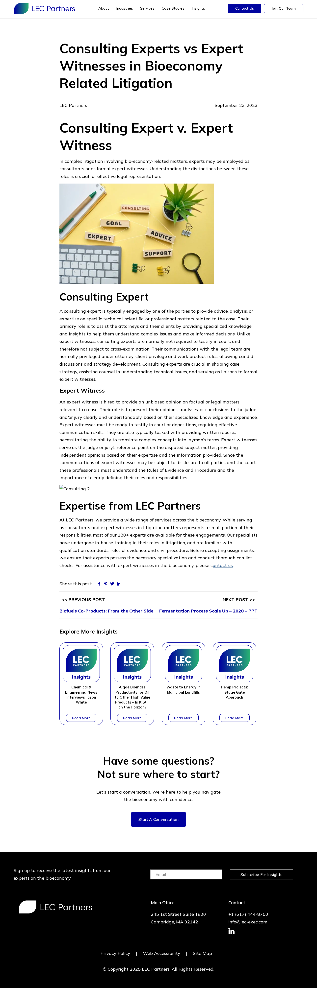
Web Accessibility (161, 953)
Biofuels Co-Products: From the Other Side (106, 611)
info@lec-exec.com (247, 922)
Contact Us (244, 8)
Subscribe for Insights (261, 874)
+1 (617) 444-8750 (248, 914)
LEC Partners (45, 8)
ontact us (223, 565)
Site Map (202, 953)
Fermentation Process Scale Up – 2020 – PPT (208, 611)
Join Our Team (283, 8)
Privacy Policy (115, 953)
